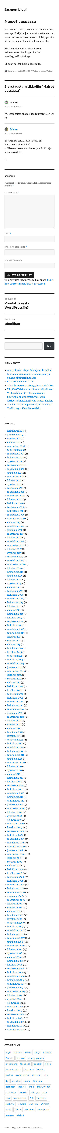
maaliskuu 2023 (15, 453)
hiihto (47, 1064)
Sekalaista (28, 381)
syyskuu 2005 (14, 999)
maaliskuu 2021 (15, 491)
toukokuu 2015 (15, 591)
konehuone (22, 1075)
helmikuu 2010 (15, 797)
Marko (14, 129)
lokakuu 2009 (14, 812)
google (37, 1064)
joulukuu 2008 (15, 850)
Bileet (28, 1052)
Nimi (8, 233)
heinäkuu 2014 (15, 613)
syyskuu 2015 (14, 583)
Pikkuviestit (43, 1086)
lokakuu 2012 (14, 674)
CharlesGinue (14, 381)
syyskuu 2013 (14, 640)
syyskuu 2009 (14, 816)
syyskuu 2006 (14, 953)
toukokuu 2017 (15, 556)
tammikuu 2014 (15, 633)
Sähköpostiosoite (16, 247)
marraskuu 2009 (16, 808)
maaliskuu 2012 (15, 701)
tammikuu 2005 (16, 1029)
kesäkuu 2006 (15, 964)
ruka (8, 1098)
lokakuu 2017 (14, 549)
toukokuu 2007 (15, 922)
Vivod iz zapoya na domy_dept (24, 385)
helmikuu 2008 (15, 888)
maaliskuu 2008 (16, 884)
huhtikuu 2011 (15, 743)
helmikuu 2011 (15, 751)
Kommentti (12, 192)
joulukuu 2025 (15, 434)
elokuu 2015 (13, 587)
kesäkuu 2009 (15, 827)
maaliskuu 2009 (16, 838)
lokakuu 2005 (14, 995)
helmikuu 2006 (15, 980)
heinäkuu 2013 (15, 648)
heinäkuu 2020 (15, 503)
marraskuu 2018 (16, 533)
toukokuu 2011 (15, 739)
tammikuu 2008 (16, 892)
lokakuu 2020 (14, 499)
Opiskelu (38, 1081)
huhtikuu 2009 (15, 835)
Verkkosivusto (13, 260)
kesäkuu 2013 (14, 652)
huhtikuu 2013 (15, 659)
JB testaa (28, 1069)
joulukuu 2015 (15, 575)
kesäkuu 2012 (14, 690)
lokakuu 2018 (14, 537)
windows (30, 1109)
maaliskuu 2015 (15, 598)
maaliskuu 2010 (15, 793)
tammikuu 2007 (16, 938)
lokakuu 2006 (14, 949)
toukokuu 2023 (15, 449)
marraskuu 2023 (16, 446)
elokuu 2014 (13, 610)
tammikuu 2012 (15, 709)
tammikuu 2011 (15, 755)
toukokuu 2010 (15, 785)
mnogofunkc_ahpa (17, 370)
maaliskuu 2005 (16, 1022)
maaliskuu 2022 (16, 469)
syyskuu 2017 (14, 552)
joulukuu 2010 (15, 758)
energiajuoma (36, 1058)
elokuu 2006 (14, 957)
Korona (36, 1075)
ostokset (10, 1086)
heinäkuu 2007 (15, 915)
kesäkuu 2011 (14, 735)
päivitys (34, 1092)
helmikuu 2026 (15, 430)
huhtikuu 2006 (15, 972)
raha (44, 1092)
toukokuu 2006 (15, 968)
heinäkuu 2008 (15, 869)
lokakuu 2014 (14, 606)
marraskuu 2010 (16, 762)
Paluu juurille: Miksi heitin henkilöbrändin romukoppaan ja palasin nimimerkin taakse (29, 374)
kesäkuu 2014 (14, 617)
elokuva (21, 1058)
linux (45, 1075)
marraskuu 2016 (16, 564)
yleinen (10, 1115)
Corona (47, 1052)
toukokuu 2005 (15, 1014)
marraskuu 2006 (16, 945)
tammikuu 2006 (16, 983)
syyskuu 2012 (14, 678)
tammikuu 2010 (15, 800)
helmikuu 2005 (15, 1025)
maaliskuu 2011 (15, 747)
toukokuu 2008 (15, 877)
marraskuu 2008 (16, 854)
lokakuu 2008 (14, 858)
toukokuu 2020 (15, 507)
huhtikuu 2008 (15, 880)
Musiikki (16, 1081)
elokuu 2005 (14, 1002)
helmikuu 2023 (15, 457)
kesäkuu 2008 (14, 873)
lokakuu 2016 (14, 568)
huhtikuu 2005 (15, 1018)
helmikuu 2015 (15, 602)
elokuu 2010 (13, 774)
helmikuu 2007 (15, 934)
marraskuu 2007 (16, 899)
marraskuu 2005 (16, 991)
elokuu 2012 (13, 682)
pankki (22, 1086)
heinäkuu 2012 (15, 686)
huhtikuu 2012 (15, 697)
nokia (27, 1081)
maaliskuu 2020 (16, 514)
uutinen (33, 1104)
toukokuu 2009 (15, 831)
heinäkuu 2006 (15, 960)
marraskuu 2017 (16, 545)
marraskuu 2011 (15, 716)
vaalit (8, 1109)
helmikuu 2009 (15, 842)
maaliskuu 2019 (15, 526)
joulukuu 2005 (15, 987)
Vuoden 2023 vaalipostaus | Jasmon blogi (29, 404)
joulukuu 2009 (15, 804)
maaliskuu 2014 (15, 629)
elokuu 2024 (14, 442)
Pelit (31, 1086)
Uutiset (45, 1104)
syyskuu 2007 (14, 907)
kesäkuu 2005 (14, 1010)
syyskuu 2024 (14, 438)
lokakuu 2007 (14, 903)
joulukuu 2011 (14, 713)
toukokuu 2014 (15, 621)
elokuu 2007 (14, 911)
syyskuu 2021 (14, 484)
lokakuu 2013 (14, 636)
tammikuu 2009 (16, 846)
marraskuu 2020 (16, 495)
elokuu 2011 (13, 728)
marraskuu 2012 (16, 671)
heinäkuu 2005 (15, 1006)
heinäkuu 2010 (15, 777)
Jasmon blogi (16, 9)
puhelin (23, 1092)
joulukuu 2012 (15, 667)
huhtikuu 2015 (15, 594)
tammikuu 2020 (16, 518)
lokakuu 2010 (14, 766)
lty (7, 1081)
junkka (40, 1069)
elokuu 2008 (14, 865)
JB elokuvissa (13, 1069)
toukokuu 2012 (15, 694)
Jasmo (11, 71)
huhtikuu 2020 (15, 511)
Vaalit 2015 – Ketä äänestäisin (23, 408)
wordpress (43, 1109)
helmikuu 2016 (15, 572)
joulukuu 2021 (15, 472)
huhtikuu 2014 (15, 625)
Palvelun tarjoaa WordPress (30, 1128)
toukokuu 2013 (15, 655)
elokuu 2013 (13, 644)
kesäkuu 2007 (14, 919)
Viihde (18, 1109)
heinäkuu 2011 (15, 732)
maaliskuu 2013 (15, 663)
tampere (41, 1098)
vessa (43, 71)
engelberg (11, 1064)
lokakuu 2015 (14, 579)
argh (8, 1052)
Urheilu (22, 1104)
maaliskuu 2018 (15, 541)
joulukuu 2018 (15, 530)
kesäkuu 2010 (14, 781)
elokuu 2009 (14, 819)
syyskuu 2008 (14, 861)
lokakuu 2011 (14, 720)
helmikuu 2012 (15, 705)
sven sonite (20, 1098)
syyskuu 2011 (14, 724)
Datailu (9, 1058)
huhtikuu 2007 (15, 926)
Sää (31, 1098)
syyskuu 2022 (14, 461)
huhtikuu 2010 (15, 789)
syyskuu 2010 (14, 770)
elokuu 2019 (13, 522)
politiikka (11, 1092)
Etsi (49, 346)
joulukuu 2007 (15, 896)
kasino (9, 1075)
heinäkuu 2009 (15, 823)
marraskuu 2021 (16, 476)
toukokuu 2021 (15, 488)
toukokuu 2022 (15, 465)
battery (18, 1052)
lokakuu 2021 (14, 480)
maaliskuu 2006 (16, 976)
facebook (25, 1064)
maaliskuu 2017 (15, 560)
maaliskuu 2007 (15, 930)
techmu (10, 1104)
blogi (37, 1052)
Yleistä (35, 71)
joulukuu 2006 (15, 941)
